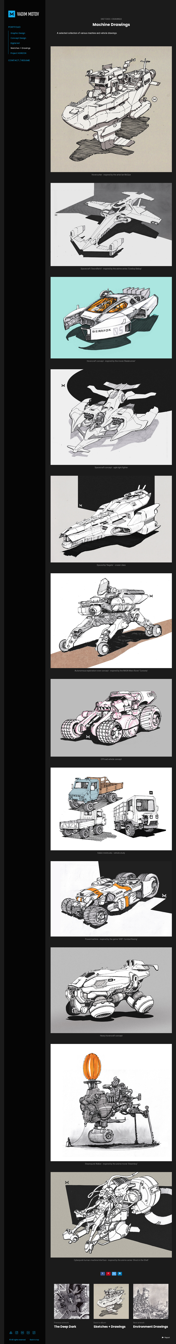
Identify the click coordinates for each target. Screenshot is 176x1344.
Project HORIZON (18, 53)
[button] (165, 1337)
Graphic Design (18, 33)
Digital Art (15, 43)
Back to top (34, 1340)
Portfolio (14, 27)
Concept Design (18, 38)
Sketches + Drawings (20, 48)
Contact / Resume (19, 60)
